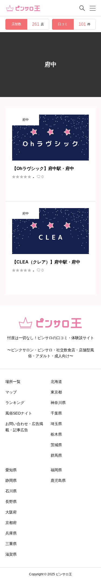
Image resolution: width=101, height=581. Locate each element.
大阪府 (11, 512)
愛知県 (11, 470)
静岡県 (11, 480)
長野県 (11, 501)
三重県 (11, 544)
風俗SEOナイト (18, 413)
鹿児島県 (58, 480)
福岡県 (56, 470)
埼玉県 (56, 424)
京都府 (11, 522)
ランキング (14, 402)
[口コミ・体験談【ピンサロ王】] (23, 8)
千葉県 (56, 413)
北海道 (56, 381)
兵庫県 (11, 533)
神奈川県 (58, 402)
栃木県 (56, 434)
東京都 (56, 392)
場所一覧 (12, 381)
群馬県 (56, 455)
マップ (11, 392)
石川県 (11, 491)
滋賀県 (11, 554)
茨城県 (56, 445)
